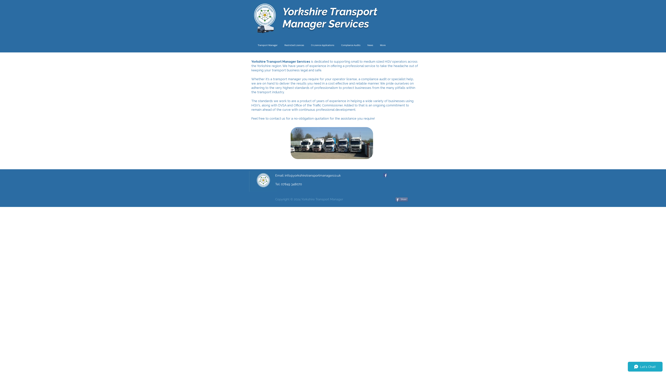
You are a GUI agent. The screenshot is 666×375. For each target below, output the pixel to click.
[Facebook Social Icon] (385, 175)
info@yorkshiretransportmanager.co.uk (313, 175)
